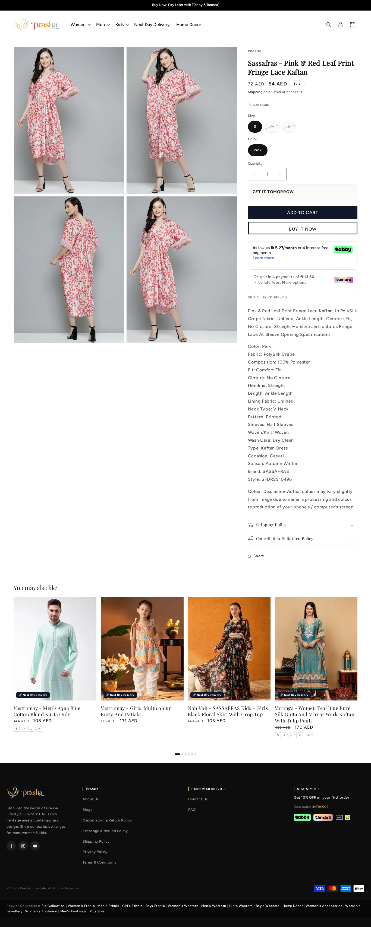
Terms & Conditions (99, 862)
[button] (80, 25)
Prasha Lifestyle (33, 888)
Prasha (255, 51)
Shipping (255, 92)
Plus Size (97, 911)
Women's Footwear (41, 911)
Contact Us (198, 799)
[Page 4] (189, 754)
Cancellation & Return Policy (107, 820)
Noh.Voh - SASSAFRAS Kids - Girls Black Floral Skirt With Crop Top (228, 711)
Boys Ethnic (155, 906)
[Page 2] (182, 754)
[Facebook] (11, 845)
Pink (258, 150)
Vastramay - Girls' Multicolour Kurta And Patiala (136, 711)
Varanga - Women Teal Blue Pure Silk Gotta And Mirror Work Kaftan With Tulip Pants (315, 714)
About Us (91, 799)
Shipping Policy (96, 841)
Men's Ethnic (108, 906)
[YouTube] (35, 845)
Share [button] (258, 556)
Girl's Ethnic (132, 906)
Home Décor (292, 906)
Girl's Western (241, 906)
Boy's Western (268, 906)
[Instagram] (23, 845)
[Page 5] (192, 754)
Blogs (87, 810)
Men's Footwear (73, 911)
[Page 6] (195, 754)
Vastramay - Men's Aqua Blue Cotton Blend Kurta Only (47, 711)
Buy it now (302, 229)
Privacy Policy (95, 852)
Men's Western (213, 906)
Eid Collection (53, 906)
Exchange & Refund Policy (105, 831)
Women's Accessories (324, 906)
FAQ (192, 810)
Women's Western (183, 906)
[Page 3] (186, 754)
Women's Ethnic (81, 906)
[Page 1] (177, 754)
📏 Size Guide (258, 105)
